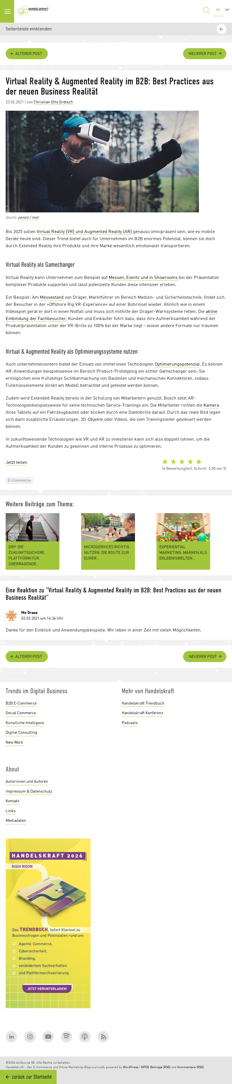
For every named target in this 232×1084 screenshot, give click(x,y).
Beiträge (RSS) (160, 1067)
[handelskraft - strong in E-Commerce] (34, 11)
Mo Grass (29, 613)
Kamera (211, 405)
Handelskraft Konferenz (142, 713)
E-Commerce (19, 481)
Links (11, 811)
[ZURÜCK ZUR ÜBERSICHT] (222, 620)
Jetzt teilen (16, 462)
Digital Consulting (21, 733)
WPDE (145, 1067)
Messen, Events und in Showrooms (143, 278)
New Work (14, 742)
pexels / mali (28, 217)
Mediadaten (16, 821)
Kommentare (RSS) (190, 1067)
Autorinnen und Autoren (27, 782)
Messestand (52, 297)
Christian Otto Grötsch (53, 102)
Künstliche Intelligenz (25, 723)
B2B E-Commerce (21, 703)
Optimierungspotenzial (177, 364)
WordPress (130, 1067)
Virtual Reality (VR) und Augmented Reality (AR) (84, 232)
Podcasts (130, 723)
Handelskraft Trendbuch (143, 703)
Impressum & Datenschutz (29, 791)
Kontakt (13, 801)
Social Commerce (21, 713)
